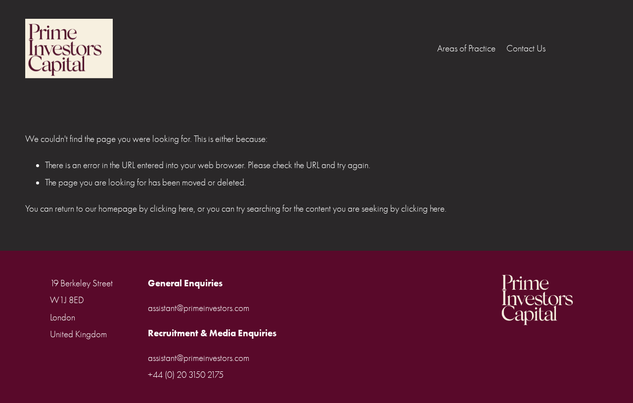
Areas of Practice (466, 48)
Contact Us (525, 48)
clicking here (171, 208)
